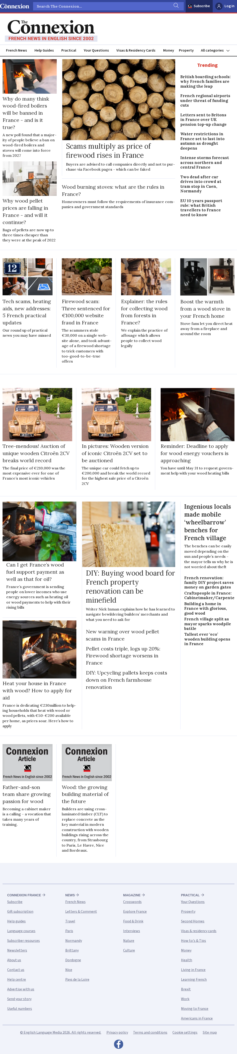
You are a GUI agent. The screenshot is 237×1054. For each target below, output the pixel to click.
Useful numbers (19, 1008)
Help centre (16, 979)
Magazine (131, 895)
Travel (70, 921)
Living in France (193, 969)
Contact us (15, 969)
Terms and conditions (150, 1032)
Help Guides (44, 50)
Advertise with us (20, 989)
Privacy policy (117, 1032)
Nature (128, 940)
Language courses (21, 931)
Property (186, 50)
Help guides (16, 921)
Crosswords (132, 901)
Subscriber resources (23, 940)
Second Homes (192, 921)
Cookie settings (184, 1032)
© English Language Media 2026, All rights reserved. (60, 1032)
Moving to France (194, 1008)
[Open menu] (217, 50)
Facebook (118, 1045)
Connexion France (24, 895)
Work (185, 999)
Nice (68, 969)
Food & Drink (133, 921)
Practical (68, 50)
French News (16, 50)
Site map (210, 1032)
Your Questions (96, 50)
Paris (69, 931)
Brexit (186, 989)
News (70, 895)
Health (186, 960)
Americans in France (197, 1018)
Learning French (194, 979)
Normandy (73, 940)
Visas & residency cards (198, 931)
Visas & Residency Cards (135, 50)
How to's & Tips (193, 940)
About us (14, 960)
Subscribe (202, 6)
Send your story (19, 999)
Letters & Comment (81, 911)
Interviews (131, 931)
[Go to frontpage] (51, 31)
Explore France (135, 911)
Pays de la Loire (77, 979)
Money (168, 50)
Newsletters (17, 950)
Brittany (72, 950)
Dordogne (73, 960)
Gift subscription (20, 911)
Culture (129, 950)
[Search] (176, 6)
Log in (229, 6)
